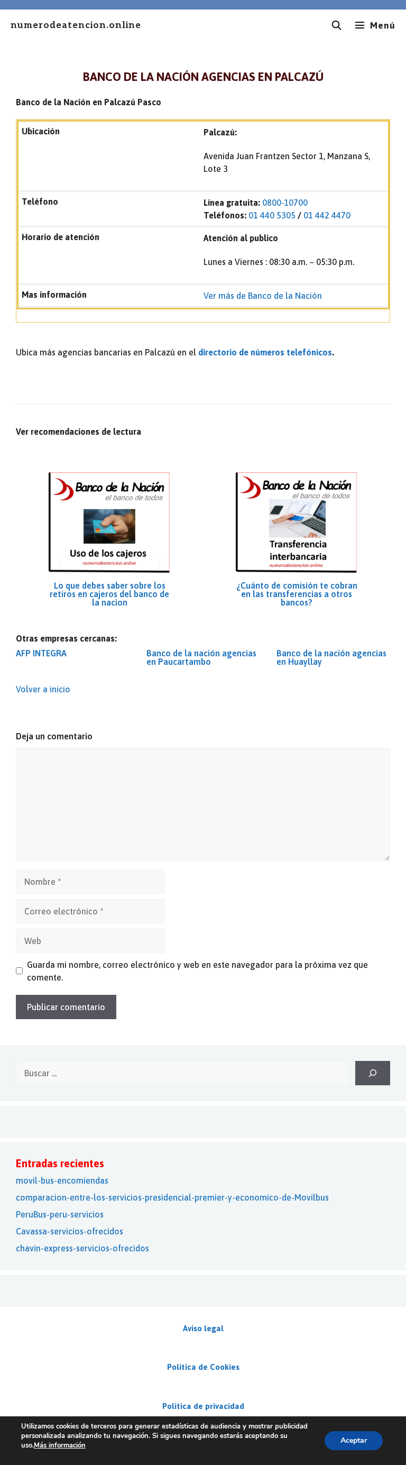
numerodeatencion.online (76, 25)
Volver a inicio (43, 689)
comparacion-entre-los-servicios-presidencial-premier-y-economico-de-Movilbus (172, 1197)
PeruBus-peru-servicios (60, 1214)
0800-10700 (285, 202)
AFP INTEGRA (41, 653)
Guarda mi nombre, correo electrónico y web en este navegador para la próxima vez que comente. (197, 971)
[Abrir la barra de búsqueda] (336, 25)
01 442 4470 (326, 215)
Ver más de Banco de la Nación (263, 295)
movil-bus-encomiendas (62, 1180)
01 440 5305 (272, 215)
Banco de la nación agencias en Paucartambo (201, 657)
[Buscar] (372, 1073)
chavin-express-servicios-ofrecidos (82, 1248)
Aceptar (353, 1440)
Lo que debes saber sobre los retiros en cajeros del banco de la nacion (109, 594)
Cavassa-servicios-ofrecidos (69, 1231)
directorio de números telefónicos (265, 352)
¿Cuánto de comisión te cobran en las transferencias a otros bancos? (296, 594)
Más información (60, 1445)
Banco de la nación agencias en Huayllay (331, 657)
